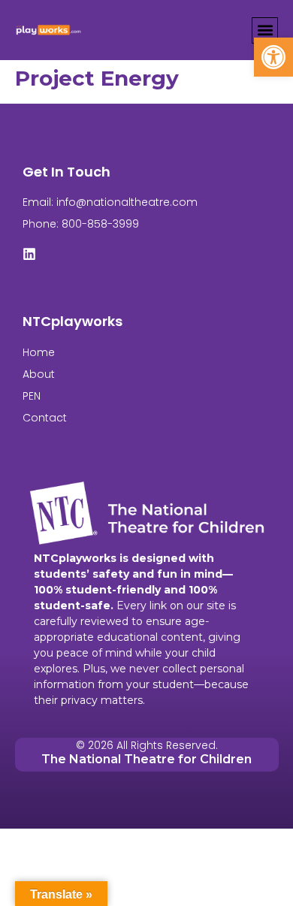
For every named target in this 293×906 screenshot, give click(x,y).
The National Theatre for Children (146, 759)
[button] (273, 57)
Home (39, 352)
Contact (45, 417)
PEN (32, 395)
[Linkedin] (29, 254)
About (39, 374)
